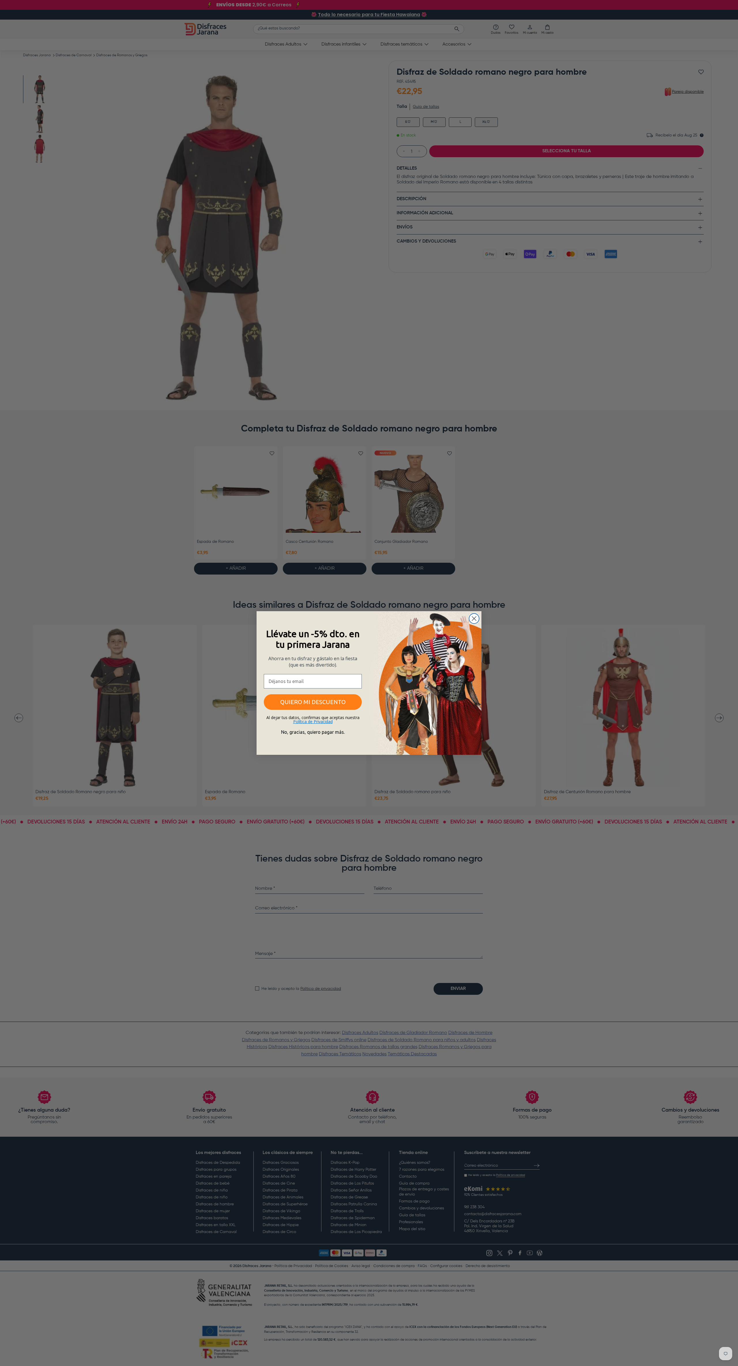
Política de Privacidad (313, 721)
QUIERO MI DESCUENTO (313, 702)
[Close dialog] (474, 618)
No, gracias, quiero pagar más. (313, 732)
